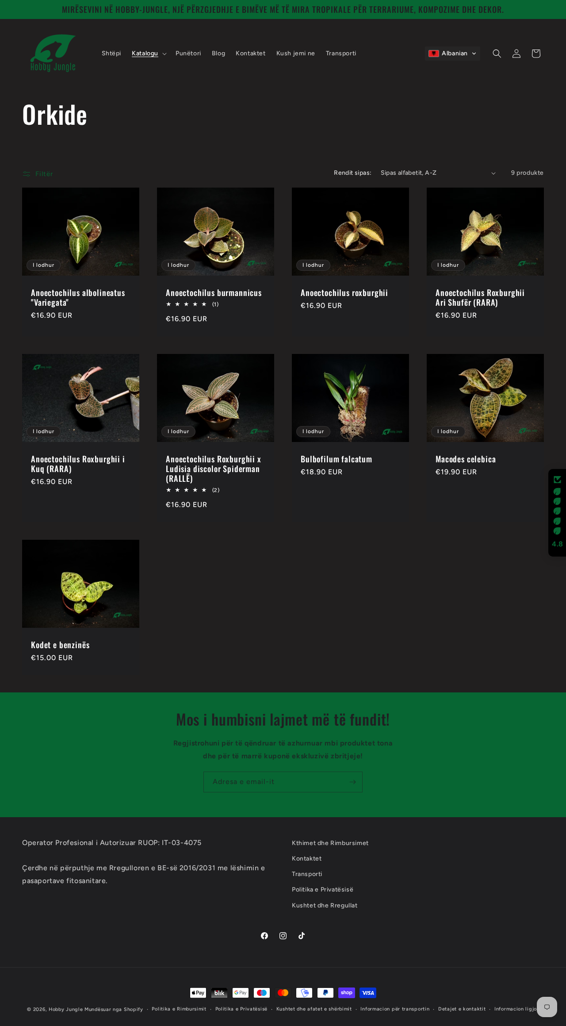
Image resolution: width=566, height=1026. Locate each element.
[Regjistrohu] (352, 782)
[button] (148, 53)
